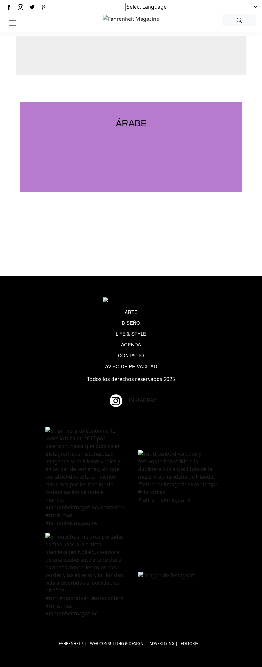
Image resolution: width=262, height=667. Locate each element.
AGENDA (131, 344)
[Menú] (12, 23)
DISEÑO (131, 322)
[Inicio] (131, 18)
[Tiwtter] (32, 7)
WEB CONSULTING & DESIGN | (118, 643)
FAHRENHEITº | (73, 643)
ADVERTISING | (164, 643)
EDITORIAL (190, 643)
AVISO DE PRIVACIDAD (131, 366)
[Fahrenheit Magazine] (131, 300)
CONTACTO (131, 355)
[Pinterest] (43, 7)
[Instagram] (20, 7)
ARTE (131, 311)
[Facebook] (9, 7)
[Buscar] (239, 20)
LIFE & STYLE (131, 333)
